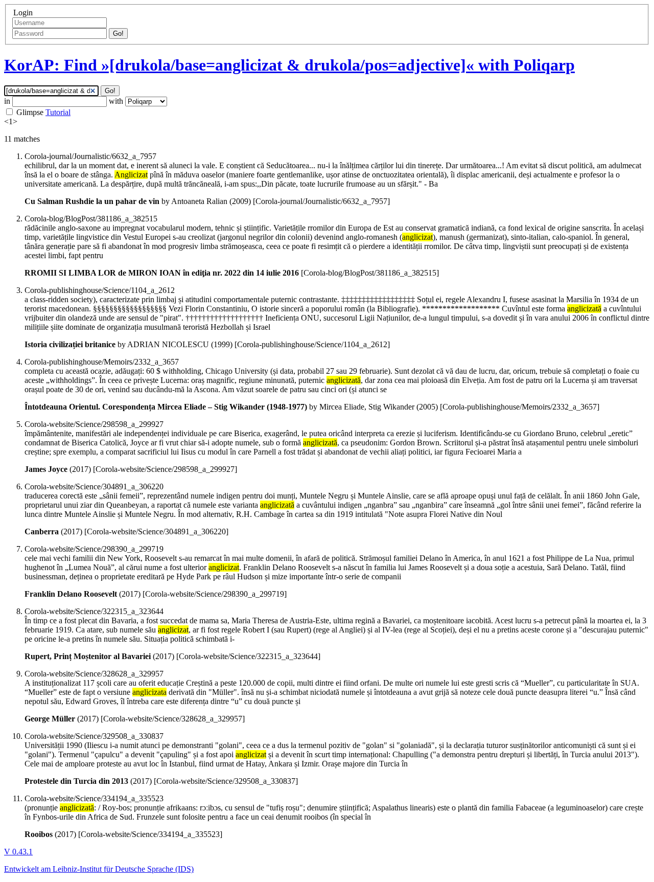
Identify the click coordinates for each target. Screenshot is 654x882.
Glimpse (29, 112)
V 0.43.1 (18, 851)
